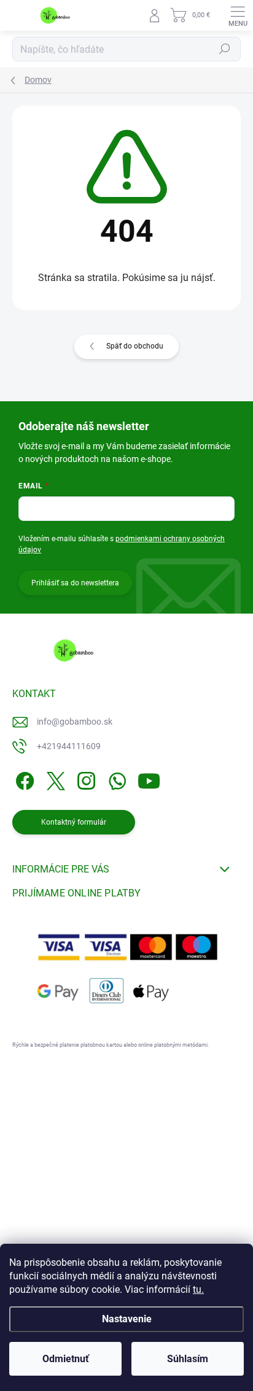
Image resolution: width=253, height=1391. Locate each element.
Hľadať (224, 49)
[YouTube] (149, 778)
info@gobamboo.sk (74, 721)
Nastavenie (127, 1319)
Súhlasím (187, 1359)
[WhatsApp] (115, 778)
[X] (53, 778)
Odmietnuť (65, 1359)
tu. (198, 1289)
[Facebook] (23, 778)
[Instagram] (84, 778)
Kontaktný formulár (73, 822)
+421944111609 (69, 746)
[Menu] (237, 15)
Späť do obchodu (134, 346)
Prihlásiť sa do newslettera (75, 583)
